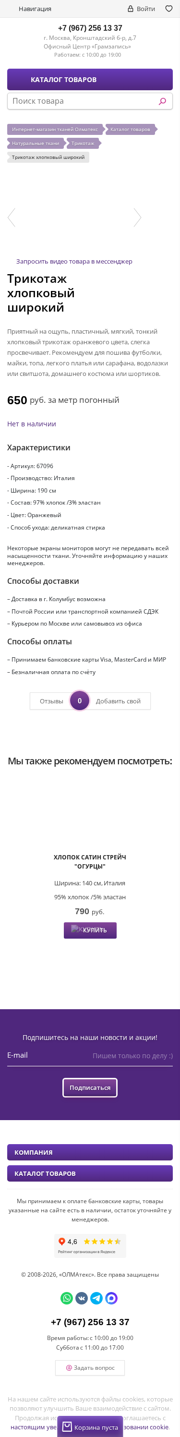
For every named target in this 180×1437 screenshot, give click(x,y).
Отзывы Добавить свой (90, 700)
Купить (95, 930)
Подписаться (90, 1087)
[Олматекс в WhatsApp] (66, 1298)
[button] (11, 217)
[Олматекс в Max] (111, 1298)
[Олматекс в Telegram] (96, 1298)
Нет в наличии (31, 423)
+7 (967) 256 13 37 (90, 28)
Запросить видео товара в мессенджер (74, 261)
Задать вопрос (94, 1368)
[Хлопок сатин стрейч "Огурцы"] (90, 814)
